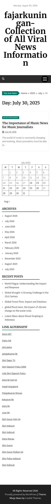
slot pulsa (7, 347)
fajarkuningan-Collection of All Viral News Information (25, 39)
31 (24, 193)
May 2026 (9, 231)
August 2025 (11, 263)
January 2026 (11, 253)
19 (37, 182)
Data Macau (8, 438)
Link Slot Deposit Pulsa (13, 373)
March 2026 (10, 242)
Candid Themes (33, 498)
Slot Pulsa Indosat (11, 458)
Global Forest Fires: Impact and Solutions (26, 301)
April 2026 (10, 237)
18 (31, 182)
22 (11, 188)
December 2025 (13, 258)
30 (17, 193)
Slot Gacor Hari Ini (11, 419)
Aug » (7, 201)
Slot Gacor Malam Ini (12, 451)
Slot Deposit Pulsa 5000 (14, 366)
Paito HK (6, 340)
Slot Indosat (8, 425)
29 (11, 193)
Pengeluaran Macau (12, 393)
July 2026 (9, 221)
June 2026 (10, 226)
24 (24, 188)
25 (31, 188)
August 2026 (11, 215)
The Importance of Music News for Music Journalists (25, 125)
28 (4, 193)
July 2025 (9, 269)
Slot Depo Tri (8, 360)
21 (4, 188)
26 (37, 188)
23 (17, 188)
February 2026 (12, 247)
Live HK (6, 412)
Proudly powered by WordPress (21, 494)
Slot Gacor (7, 445)
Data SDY (6, 334)
